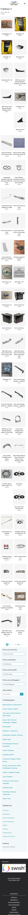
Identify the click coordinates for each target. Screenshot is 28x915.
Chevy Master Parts (14, 880)
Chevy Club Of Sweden (14, 878)
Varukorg (5, 829)
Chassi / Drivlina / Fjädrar (10, 709)
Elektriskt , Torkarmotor (10, 731)
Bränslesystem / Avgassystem (12, 705)
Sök (21, 694)
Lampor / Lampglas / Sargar (11, 772)
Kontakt (5, 825)
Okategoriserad (8, 787)
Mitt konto (6, 810)
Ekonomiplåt (7, 727)
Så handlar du (6, 814)
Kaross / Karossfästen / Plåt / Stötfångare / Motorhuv (12, 767)
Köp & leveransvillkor (8, 818)
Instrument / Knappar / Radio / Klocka (12, 760)
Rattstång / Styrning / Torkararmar (9, 793)
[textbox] (14, 654)
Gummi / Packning (8, 750)
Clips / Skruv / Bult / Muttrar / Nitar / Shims (12, 714)
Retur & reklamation (8, 821)
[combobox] (14, 653)
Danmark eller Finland (9, 836)
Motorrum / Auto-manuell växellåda (11, 782)
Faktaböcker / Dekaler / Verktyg (12, 735)
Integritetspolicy (7, 833)
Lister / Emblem (8, 777)
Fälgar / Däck (7, 739)
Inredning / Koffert (8, 755)
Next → (19, 644)
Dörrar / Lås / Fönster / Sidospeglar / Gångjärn (10, 721)
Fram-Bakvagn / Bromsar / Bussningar (11, 745)
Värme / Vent (7, 798)
